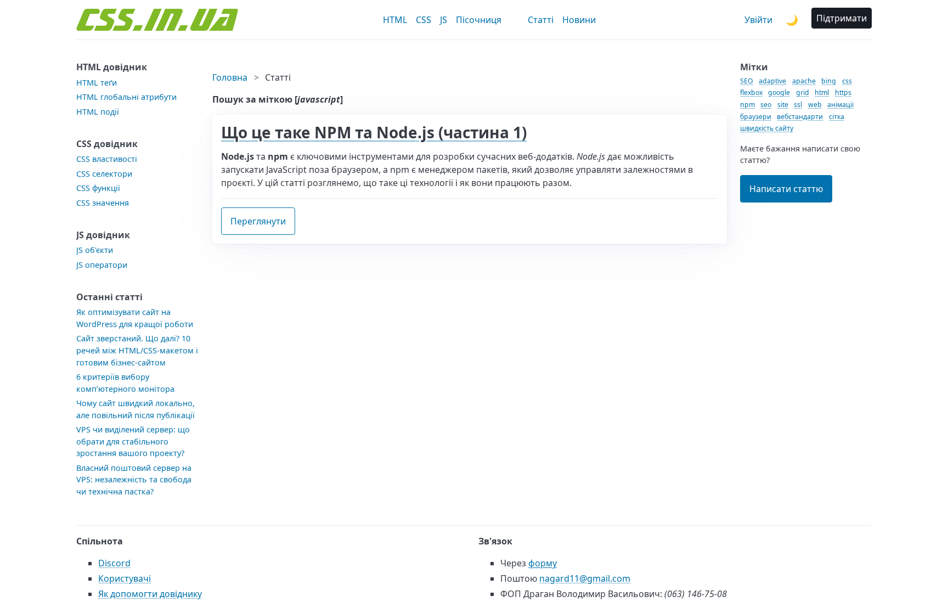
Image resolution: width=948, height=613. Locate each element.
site (782, 104)
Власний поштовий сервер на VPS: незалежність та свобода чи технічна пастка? (133, 480)
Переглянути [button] (258, 221)
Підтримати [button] (841, 18)
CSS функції (98, 188)
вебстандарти (800, 116)
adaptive (772, 81)
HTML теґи (96, 82)
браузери (755, 116)
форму (542, 563)
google (779, 92)
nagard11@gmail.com (584, 578)
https (843, 92)
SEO (746, 81)
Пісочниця (478, 20)
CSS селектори (104, 173)
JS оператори (101, 265)
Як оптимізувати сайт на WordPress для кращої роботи (134, 318)
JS (443, 20)
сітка (836, 116)
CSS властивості (106, 159)
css (847, 81)
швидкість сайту (766, 128)
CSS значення (102, 203)
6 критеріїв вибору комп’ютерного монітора (125, 383)
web (815, 104)
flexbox (751, 92)
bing (828, 81)
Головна (229, 77)
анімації (840, 104)
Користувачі (124, 578)
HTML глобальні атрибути (126, 97)
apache (804, 81)
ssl (798, 104)
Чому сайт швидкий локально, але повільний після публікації (135, 409)
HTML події (97, 111)
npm (747, 104)
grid (802, 92)
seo (765, 104)
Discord (114, 563)
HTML (395, 20)
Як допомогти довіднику (150, 594)
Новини (579, 20)
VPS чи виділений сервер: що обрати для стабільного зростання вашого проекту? (133, 441)
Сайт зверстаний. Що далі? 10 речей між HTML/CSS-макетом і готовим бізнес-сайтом (137, 350)
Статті (541, 20)
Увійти (758, 20)
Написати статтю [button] (786, 189)
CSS (423, 20)
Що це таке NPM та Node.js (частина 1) (374, 132)
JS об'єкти (94, 250)
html (822, 92)
